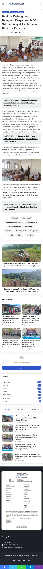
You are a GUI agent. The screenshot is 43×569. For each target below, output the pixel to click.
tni (12, 235)
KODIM (5, 392)
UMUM (21, 12)
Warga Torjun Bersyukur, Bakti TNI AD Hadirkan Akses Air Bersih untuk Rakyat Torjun (28, 456)
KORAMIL (5, 12)
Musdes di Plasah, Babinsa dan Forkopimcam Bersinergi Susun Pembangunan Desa (25, 447)
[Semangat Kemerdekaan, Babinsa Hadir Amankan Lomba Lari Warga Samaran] (11, 333)
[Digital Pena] (17, 3)
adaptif (15, 218)
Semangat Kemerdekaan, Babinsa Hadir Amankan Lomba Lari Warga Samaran (11, 342)
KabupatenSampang (14, 222)
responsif (34, 231)
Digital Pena (34, 555)
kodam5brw (32, 222)
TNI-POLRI (14, 12)
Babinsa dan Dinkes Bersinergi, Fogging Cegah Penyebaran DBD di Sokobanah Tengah (26, 418)
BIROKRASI (6, 398)
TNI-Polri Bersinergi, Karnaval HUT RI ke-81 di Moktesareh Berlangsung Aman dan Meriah (27, 427)
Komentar (35, 409)
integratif (27, 218)
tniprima (29, 235)
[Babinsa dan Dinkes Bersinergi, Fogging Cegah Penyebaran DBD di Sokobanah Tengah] (11, 309)
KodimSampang (15, 227)
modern (9, 231)
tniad (20, 235)
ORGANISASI (7, 395)
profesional (21, 231)
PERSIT (5, 401)
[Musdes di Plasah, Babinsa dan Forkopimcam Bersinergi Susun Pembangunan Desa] (31, 333)
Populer (21, 409)
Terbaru (7, 409)
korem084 (30, 227)
